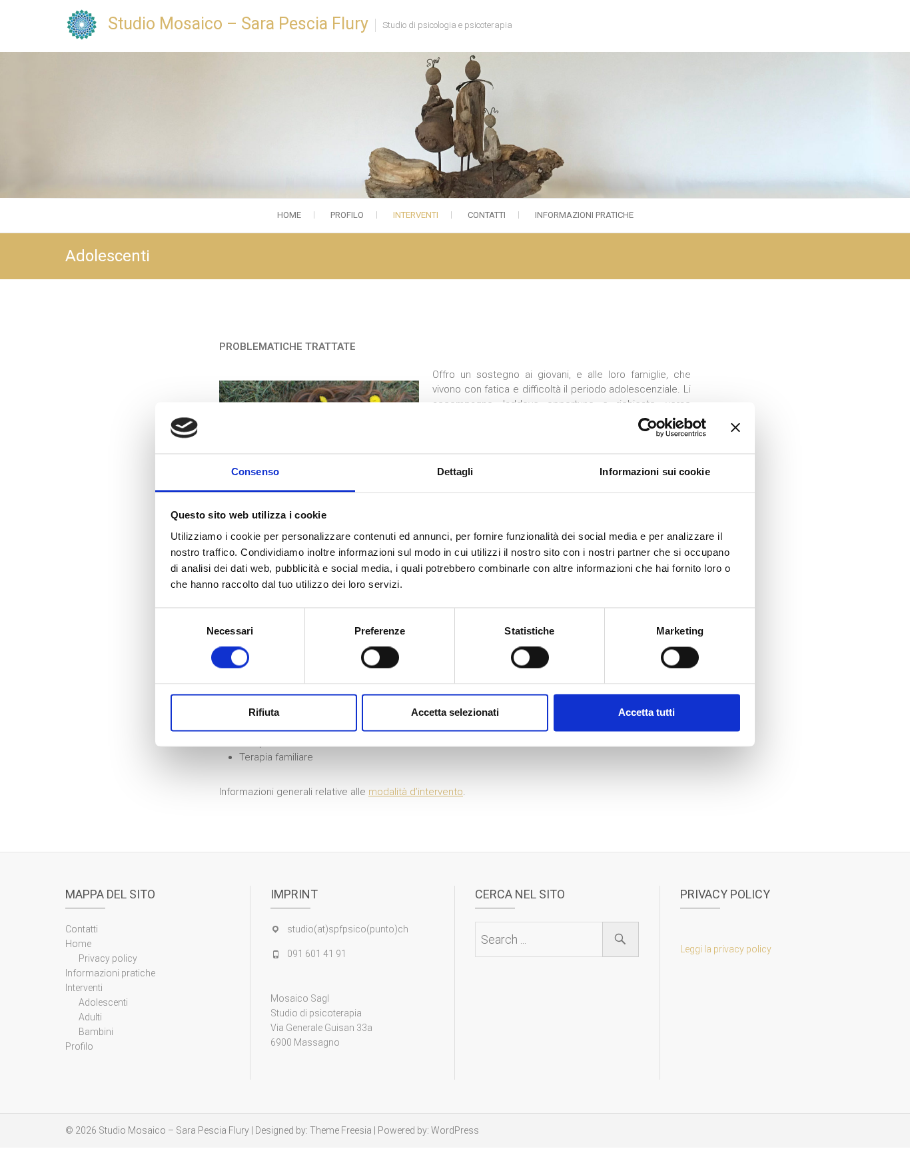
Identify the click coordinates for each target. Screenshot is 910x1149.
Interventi (415, 215)
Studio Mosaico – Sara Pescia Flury (238, 23)
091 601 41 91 (316, 953)
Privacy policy (108, 958)
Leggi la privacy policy (725, 949)
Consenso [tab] (255, 471)
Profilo (347, 215)
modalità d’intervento (415, 792)
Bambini (96, 1031)
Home (289, 215)
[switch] (380, 657)
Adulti (90, 1017)
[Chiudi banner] (735, 428)
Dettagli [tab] (455, 471)
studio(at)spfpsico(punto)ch (347, 929)
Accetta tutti (646, 712)
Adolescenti (103, 1002)
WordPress (455, 1130)
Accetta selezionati (455, 712)
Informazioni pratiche (584, 215)
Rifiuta (263, 712)
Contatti (487, 215)
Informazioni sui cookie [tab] (654, 471)
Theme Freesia (341, 1130)
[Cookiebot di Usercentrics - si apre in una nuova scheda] (648, 428)
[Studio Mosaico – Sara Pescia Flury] (85, 24)
